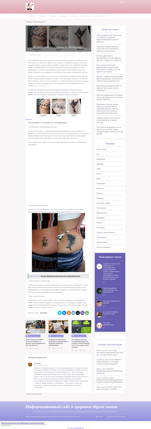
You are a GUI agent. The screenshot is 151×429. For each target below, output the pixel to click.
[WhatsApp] (87, 313)
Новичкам (63, 16)
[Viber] (82, 313)
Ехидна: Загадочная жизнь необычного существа (109, 371)
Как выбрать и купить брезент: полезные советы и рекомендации (109, 361)
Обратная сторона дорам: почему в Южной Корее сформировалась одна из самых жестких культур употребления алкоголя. (107, 108)
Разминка (100, 218)
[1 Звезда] (41, 313)
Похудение (85, 16)
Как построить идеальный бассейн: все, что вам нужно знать (109, 352)
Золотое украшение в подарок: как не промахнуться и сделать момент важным (109, 97)
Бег (97, 154)
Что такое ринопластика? (108, 324)
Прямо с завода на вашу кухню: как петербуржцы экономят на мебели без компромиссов (109, 78)
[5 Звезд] (46, 313)
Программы (101, 213)
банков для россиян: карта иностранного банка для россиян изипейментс (28, 424)
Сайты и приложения (105, 232)
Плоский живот (103, 203)
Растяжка (100, 227)
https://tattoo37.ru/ (40, 86)
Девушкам (43, 16)
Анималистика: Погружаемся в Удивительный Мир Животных (109, 381)
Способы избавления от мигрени (111, 302)
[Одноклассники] (69, 313)
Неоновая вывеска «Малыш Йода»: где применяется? (110, 290)
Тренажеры (101, 237)
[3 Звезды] (43, 313)
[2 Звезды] (42, 313)
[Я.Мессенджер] (60, 313)
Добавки (100, 164)
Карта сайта (99, 416)
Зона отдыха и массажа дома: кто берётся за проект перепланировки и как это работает (109, 38)
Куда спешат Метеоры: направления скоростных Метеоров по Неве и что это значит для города (108, 68)
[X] (78, 313)
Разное (99, 222)
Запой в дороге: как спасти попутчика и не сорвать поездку (107, 120)
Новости (100, 188)
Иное (98, 174)
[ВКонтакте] (64, 313)
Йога (98, 178)
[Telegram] (73, 313)
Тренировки (31, 16)
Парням (53, 16)
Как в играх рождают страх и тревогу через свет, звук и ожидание (108, 88)
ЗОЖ (98, 169)
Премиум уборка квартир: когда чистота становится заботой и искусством (107, 48)
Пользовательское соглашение (116, 416)
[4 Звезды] (45, 313)
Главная (121, 2)
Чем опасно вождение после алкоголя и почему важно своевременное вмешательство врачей (109, 130)
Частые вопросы (99, 16)
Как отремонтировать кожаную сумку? (111, 313)
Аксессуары (101, 149)
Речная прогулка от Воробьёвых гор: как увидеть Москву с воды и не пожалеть (109, 58)
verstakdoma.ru (78, 428)
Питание (74, 16)
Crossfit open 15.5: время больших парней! (109, 388)
